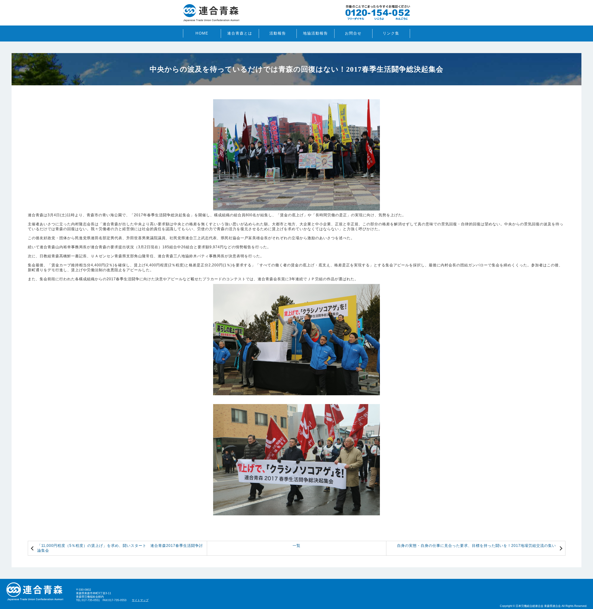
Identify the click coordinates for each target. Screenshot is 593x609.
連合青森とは (239, 33)
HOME (202, 33)
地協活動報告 (315, 33)
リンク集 (391, 33)
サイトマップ (140, 600)
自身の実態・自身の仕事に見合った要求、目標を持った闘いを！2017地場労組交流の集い (476, 546)
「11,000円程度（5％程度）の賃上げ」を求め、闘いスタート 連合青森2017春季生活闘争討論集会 (120, 548)
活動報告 (277, 33)
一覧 (296, 546)
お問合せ (353, 33)
